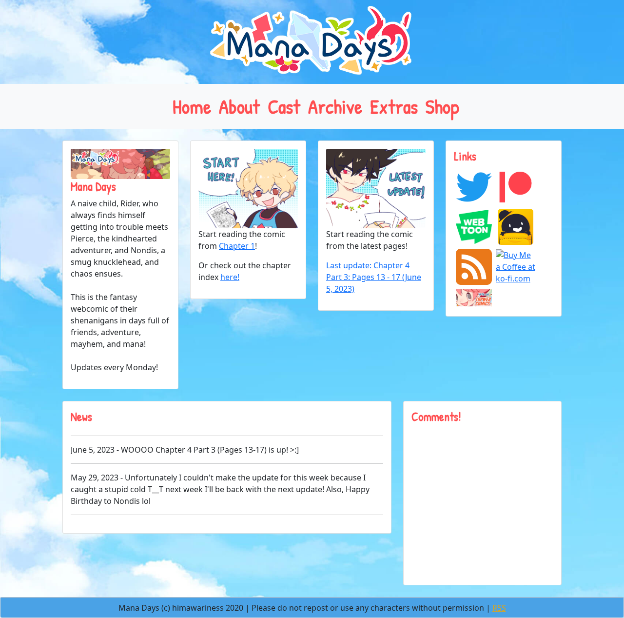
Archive (335, 106)
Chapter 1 (237, 245)
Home (192, 106)
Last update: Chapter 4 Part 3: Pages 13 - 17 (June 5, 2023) (373, 277)
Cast (284, 106)
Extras (394, 106)
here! (229, 277)
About (239, 106)
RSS (499, 607)
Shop (442, 106)
